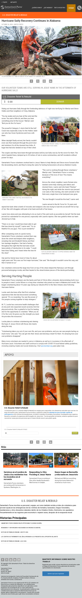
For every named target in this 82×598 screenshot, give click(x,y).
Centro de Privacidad (22, 576)
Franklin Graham (24, 578)
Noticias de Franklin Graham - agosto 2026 (14, 532)
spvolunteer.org (47, 346)
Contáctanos (18, 579)
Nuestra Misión (7, 578)
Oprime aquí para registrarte (56, 573)
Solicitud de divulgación (8, 576)
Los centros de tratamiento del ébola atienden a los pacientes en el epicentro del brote (29, 536)
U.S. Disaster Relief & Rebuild (14, 15)
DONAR (74, 433)
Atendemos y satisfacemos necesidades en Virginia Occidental (21, 527)
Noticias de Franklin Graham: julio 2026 (13, 541)
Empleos (15, 578)
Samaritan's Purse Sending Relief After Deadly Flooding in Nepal (21, 523)
